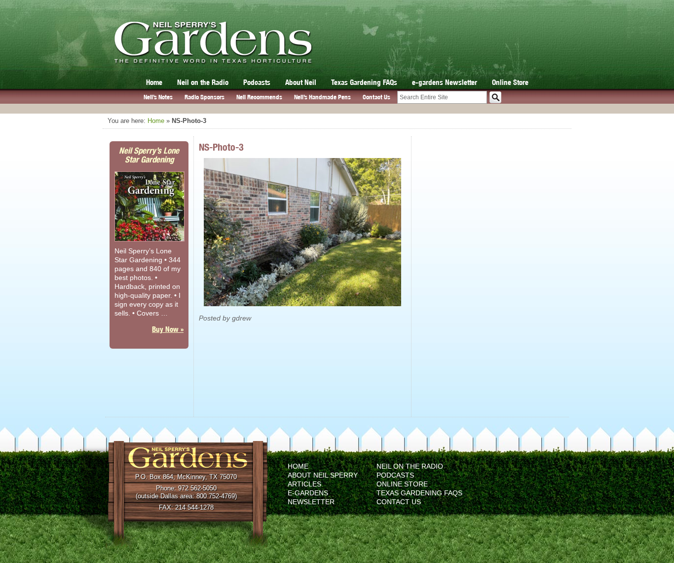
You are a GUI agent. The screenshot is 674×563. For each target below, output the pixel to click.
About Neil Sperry (323, 475)
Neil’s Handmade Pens (322, 97)
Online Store (510, 82)
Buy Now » (168, 329)
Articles (304, 484)
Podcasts (256, 82)
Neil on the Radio (202, 82)
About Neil (300, 82)
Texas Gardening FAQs (364, 82)
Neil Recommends (259, 97)
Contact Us (376, 97)
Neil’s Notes (158, 97)
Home (154, 82)
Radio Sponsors (205, 97)
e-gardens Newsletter (444, 82)
